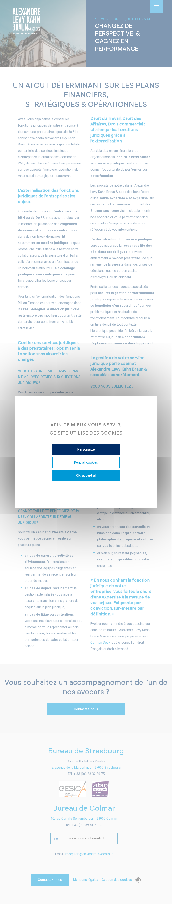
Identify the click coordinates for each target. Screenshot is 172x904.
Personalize (86, 449)
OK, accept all (86, 475)
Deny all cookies (86, 462)
